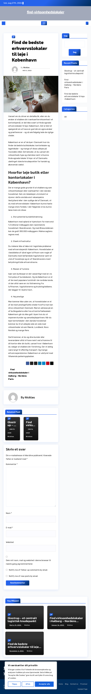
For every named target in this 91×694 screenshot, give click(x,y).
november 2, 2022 (17, 651)
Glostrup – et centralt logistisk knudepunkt (22, 619)
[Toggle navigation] (44, 23)
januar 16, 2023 (58, 625)
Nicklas (26, 67)
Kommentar (12, 464)
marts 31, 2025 (16, 625)
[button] (83, 23)
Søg (66, 35)
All (13, 37)
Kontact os (74, 684)
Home (61, 684)
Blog (66, 684)
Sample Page (82, 689)
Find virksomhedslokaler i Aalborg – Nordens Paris (66, 621)
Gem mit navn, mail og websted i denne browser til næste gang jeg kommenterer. (28, 562)
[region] (31, 675)
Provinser (83, 684)
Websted (10, 542)
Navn (9, 513)
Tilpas (14, 684)
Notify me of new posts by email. (23, 576)
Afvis (28, 684)
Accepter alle (44, 684)
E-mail (9, 528)
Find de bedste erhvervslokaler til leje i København (74, 96)
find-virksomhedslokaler (45, 12)
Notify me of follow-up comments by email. (28, 570)
